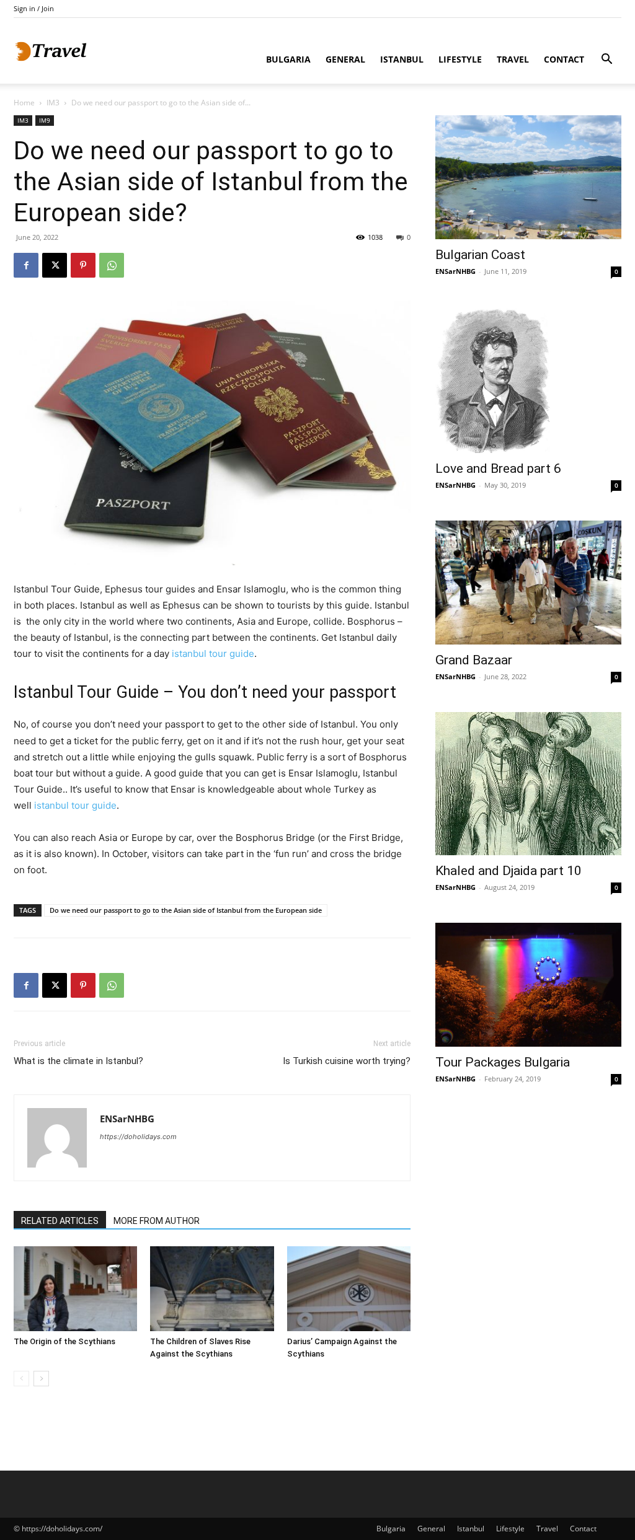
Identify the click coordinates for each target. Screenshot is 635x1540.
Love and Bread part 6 (498, 468)
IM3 (53, 102)
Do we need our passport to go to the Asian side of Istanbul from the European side (186, 910)
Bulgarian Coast (480, 254)
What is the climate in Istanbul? (78, 1061)
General (345, 59)
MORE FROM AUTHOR (156, 1221)
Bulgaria (288, 59)
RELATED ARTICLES (60, 1221)
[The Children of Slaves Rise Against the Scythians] (211, 1288)
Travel (513, 59)
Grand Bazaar (473, 660)
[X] (54, 265)
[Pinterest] (83, 265)
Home (24, 102)
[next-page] (41, 1378)
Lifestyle (460, 59)
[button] (606, 60)
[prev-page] (21, 1378)
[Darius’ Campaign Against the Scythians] (349, 1288)
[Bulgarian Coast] (528, 177)
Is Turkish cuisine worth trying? (347, 1061)
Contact (564, 59)
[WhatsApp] (111, 265)
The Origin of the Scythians (64, 1341)
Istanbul (402, 59)
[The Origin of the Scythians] (75, 1288)
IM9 (44, 120)
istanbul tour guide (213, 653)
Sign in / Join (34, 8)
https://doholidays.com (138, 1136)
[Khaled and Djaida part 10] (528, 784)
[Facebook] (26, 265)
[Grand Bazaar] (528, 583)
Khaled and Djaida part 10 (508, 870)
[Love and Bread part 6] (528, 379)
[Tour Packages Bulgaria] (528, 985)
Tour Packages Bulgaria (502, 1062)
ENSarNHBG (127, 1118)
